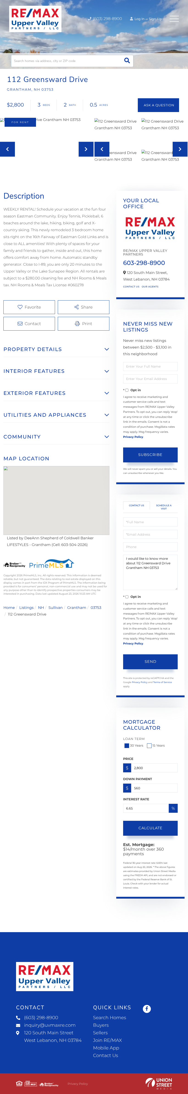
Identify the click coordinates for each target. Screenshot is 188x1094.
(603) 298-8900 (107, 19)
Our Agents (150, 286)
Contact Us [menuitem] (105, 1055)
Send (150, 661)
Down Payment (137, 779)
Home (9, 608)
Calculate (150, 828)
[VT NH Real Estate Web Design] (159, 1083)
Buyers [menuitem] (101, 1025)
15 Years (158, 745)
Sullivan (55, 608)
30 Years (136, 745)
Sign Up (155, 19)
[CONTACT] (158, 105)
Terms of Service (162, 682)
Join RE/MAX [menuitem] (107, 1040)
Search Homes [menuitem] (109, 1018)
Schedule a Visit (163, 507)
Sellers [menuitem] (100, 1033)
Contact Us (131, 286)
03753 (96, 608)
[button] (127, 61)
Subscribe (150, 455)
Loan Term (134, 739)
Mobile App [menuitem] (106, 1048)
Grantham (76, 608)
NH (41, 608)
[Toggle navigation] (174, 19)
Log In (139, 19)
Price (128, 759)
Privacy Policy (133, 437)
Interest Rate (136, 799)
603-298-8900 (144, 263)
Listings (26, 608)
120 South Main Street (53, 1036)
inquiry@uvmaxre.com (50, 1025)
